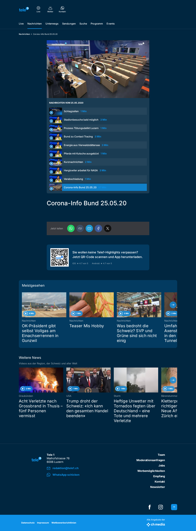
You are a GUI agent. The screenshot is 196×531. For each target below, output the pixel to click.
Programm (97, 23)
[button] (80, 228)
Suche (83, 23)
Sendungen (69, 23)
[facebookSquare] (150, 507)
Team (161, 454)
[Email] (89, 228)
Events (111, 23)
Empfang (159, 476)
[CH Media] (156, 524)
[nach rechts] (173, 305)
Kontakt (160, 481)
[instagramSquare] (161, 507)
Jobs (161, 465)
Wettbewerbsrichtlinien (63, 522)
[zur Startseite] (24, 9)
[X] (107, 228)
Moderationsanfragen (150, 460)
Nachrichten (34, 23)
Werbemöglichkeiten (151, 470)
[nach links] (23, 305)
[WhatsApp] (71, 228)
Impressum (43, 522)
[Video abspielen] (98, 69)
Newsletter (157, 487)
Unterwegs (51, 23)
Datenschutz (28, 522)
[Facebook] (98, 228)
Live (21, 23)
